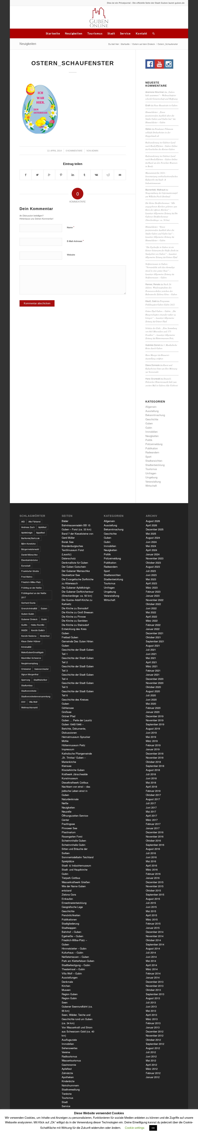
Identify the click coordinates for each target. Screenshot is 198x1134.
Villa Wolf (33, 701)
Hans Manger (151, 355)
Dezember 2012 (154, 1031)
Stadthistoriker (40, 679)
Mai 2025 (151, 533)
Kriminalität (26, 646)
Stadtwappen (69, 928)
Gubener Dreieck (29, 619)
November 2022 (154, 600)
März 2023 (152, 587)
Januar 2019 (153, 749)
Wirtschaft (151, 485)
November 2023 (154, 558)
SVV (23, 701)
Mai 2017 (151, 811)
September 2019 (155, 724)
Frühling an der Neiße (31, 587)
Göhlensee (68, 708)
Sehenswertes (70, 1048)
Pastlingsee (68, 824)
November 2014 (154, 936)
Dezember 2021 (154, 633)
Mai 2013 (151, 1011)
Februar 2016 (153, 874)
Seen (64, 1002)
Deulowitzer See (71, 575)
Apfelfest (42, 527)
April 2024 (151, 550)
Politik (148, 440)
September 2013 (155, 994)
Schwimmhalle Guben (74, 840)
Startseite (53, 33)
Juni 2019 (151, 732)
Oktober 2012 (153, 1040)
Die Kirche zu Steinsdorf (75, 625)
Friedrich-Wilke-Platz (31, 582)
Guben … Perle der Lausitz (77, 720)
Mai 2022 (151, 612)
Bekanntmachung (155, 415)
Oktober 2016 (153, 840)
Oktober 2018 (153, 762)
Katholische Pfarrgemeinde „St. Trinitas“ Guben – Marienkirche (77, 758)
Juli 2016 (151, 853)
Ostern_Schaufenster (72, 63)
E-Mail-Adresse (75, 241)
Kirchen (66, 986)
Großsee (66, 712)
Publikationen (69, 919)
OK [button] (153, 1127)
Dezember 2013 (154, 982)
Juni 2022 (151, 608)
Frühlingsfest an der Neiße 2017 (33, 595)
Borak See (67, 542)
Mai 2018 (151, 782)
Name (70, 227)
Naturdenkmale (70, 799)
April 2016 (151, 865)
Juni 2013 (151, 1006)
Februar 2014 (153, 973)
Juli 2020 (151, 695)
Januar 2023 (153, 595)
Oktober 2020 (153, 687)
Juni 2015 (151, 907)
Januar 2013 (153, 1027)
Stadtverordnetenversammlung (35, 696)
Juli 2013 (151, 1002)
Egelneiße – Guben (72, 936)
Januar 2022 (153, 629)
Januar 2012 (153, 1077)
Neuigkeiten (73, 33)
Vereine (66, 1052)
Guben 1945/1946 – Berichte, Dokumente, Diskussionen (74, 728)
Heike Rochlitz (37, 624)
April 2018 (151, 786)
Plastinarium (69, 832)
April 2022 (151, 616)
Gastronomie (69, 1064)
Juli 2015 (151, 903)
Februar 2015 (153, 923)
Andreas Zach (28, 527)
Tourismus (94, 33)
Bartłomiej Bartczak (30, 538)
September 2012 (155, 1044)
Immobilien (151, 431)
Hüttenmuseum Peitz (164, 338)
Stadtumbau (26, 685)
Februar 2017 (153, 824)
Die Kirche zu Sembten (75, 620)
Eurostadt (25, 565)
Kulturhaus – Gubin (72, 952)
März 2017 (152, 820)
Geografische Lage (72, 907)
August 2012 (153, 1048)
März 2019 (152, 741)
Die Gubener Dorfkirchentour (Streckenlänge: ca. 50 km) (161, 216)
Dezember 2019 (154, 716)
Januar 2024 (153, 554)
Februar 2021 (153, 670)
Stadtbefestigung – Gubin (76, 965)
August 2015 (153, 899)
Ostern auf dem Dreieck (143, 44)
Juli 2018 (151, 774)
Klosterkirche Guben (73, 770)
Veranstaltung (153, 481)
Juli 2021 (151, 649)
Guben (149, 423)
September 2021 (155, 641)
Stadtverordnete (28, 690)
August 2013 (153, 998)
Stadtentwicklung (155, 465)
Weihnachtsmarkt (29, 707)
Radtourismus (69, 1056)
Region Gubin (69, 998)
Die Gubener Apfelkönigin (76, 587)
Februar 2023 (153, 591)
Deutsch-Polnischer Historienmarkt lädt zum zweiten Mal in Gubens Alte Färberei (161, 382)
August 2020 (153, 691)
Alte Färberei (34, 521)
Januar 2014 (153, 977)
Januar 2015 (153, 928)
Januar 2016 (153, 878)
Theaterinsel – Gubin (73, 969)
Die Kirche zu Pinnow (74, 616)
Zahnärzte (67, 1073)
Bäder (65, 521)
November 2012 (154, 1035)
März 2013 (152, 1019)
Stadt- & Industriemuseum (76, 865)
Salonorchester (41, 668)
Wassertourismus (71, 1060)
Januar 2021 (153, 674)
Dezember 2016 (154, 832)
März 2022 (152, 620)
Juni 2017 (151, 807)
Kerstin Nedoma (28, 635)
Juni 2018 (151, 778)
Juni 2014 (151, 957)
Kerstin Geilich (38, 630)
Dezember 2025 (154, 529)
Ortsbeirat (26, 668)
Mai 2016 (151, 861)
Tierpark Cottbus (71, 878)
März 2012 (152, 1069)
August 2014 (153, 948)
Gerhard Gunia (28, 602)
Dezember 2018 (154, 753)
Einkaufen (67, 899)
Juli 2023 (151, 571)
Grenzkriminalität (29, 608)
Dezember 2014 (154, 932)
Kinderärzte (68, 1081)
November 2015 (154, 886)
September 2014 (155, 944)
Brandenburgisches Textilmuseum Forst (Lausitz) (73, 550)
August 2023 (153, 566)
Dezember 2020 (154, 679)
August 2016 (153, 849)
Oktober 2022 (153, 604)
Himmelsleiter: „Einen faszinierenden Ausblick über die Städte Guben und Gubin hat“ (159, 115)
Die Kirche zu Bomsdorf (75, 608)
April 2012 (151, 1064)
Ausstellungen (70, 977)
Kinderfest (45, 635)
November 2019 (154, 720)
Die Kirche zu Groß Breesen (77, 612)
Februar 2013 (153, 1023)
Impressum (68, 749)
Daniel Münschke (29, 554)
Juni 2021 (151, 654)
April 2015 (151, 915)
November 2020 (154, 683)
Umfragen (150, 473)
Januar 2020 (153, 712)
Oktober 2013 (153, 990)
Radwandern (152, 452)
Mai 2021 (151, 658)
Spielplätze (68, 861)
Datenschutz (69, 558)
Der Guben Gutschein (74, 566)
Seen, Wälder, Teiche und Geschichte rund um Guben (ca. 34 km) (77, 1019)
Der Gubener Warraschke (76, 571)
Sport (148, 456)
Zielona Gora (69, 894)
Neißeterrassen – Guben (156, 277)
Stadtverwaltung (71, 1089)
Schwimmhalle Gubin (73, 845)
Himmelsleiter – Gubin (155, 122)
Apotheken (68, 1077)
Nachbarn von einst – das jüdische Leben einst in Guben (76, 791)
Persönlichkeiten (71, 915)
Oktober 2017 (153, 795)
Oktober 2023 (153, 562)
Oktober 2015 (153, 890)
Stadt (111, 33)
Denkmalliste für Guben (75, 562)
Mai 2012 (151, 1060)
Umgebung (151, 477)
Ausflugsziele (69, 1040)
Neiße (65, 803)
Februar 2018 (153, 791)
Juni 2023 (151, 575)
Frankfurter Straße (30, 571)
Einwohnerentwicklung (74, 903)
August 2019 (153, 728)
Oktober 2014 (153, 940)
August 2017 (153, 799)
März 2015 (152, 919)
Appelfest (40, 532)
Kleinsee (66, 766)
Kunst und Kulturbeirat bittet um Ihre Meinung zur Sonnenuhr (161, 368)
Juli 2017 (151, 803)
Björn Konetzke (28, 543)
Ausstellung (152, 411)
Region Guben (70, 994)
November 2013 (154, 986)
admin (94, 151)
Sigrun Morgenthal (29, 674)
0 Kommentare (74, 151)
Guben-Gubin (27, 613)
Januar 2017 (153, 828)
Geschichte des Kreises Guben (161, 149)
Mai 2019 (151, 737)
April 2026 (151, 525)
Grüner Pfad (171, 257)
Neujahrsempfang (29, 663)
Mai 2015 (151, 911)
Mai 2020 (151, 703)
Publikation (151, 448)
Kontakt (141, 33)
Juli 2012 (151, 1052)
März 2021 (152, 666)
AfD (23, 521)
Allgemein (150, 406)
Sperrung (25, 679)
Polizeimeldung (153, 444)
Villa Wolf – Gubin (72, 973)
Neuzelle (66, 811)
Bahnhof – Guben (71, 932)
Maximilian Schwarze (31, 657)
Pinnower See (69, 828)
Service (125, 33)
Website (71, 254)
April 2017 (151, 815)
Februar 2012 (153, 1073)
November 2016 (154, 836)
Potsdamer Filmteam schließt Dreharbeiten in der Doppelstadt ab (159, 132)
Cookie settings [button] (134, 1127)
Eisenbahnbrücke (29, 559)
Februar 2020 (153, 708)
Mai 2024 (151, 546)
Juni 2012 (151, 1056)
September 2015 (155, 894)
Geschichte (151, 419)
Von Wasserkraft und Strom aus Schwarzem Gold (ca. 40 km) (78, 1031)
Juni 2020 (151, 699)
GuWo (24, 624)
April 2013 (151, 1015)
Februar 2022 (153, 625)
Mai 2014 (151, 961)
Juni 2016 (151, 857)
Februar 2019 (153, 745)
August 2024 (153, 537)
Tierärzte (67, 1094)
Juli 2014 (151, 952)
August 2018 (153, 770)
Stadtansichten (153, 460)
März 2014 (152, 969)
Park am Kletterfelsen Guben (78, 961)
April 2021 (151, 662)
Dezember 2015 (154, 882)
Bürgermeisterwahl (30, 549)
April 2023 (151, 583)
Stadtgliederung (70, 923)
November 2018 (154, 757)
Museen (66, 990)
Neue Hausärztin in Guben (166, 105)
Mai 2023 (151, 579)
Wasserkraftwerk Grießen (76, 882)
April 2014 (151, 965)
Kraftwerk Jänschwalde (75, 774)
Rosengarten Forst (72, 836)
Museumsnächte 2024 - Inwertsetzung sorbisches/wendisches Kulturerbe (161, 176)
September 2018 (155, 766)
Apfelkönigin (26, 532)
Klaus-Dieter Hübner (30, 641)
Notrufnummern (70, 1085)
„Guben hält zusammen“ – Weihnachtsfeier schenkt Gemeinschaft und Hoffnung (161, 95)
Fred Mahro (26, 576)
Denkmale (67, 982)
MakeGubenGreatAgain (32, 652)
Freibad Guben (70, 637)
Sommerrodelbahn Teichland (77, 857)
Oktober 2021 (153, 637)
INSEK (24, 630)
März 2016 (152, 869)
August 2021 (153, 645)
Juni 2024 (151, 542)
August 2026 (153, 521)
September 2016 (155, 845)
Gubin (148, 427)
